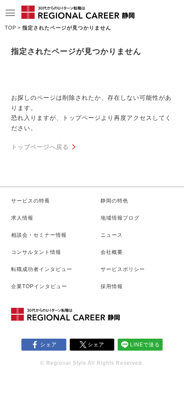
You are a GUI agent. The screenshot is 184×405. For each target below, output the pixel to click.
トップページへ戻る (40, 146)
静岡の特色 (114, 201)
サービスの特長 (30, 201)
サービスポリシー (123, 269)
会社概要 (112, 252)
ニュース (112, 235)
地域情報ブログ (120, 218)
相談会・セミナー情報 (39, 235)
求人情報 (22, 218)
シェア (48, 345)
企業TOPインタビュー (39, 286)
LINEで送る (145, 345)
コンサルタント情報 (36, 252)
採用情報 (112, 286)
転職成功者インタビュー (41, 269)
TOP (10, 28)
